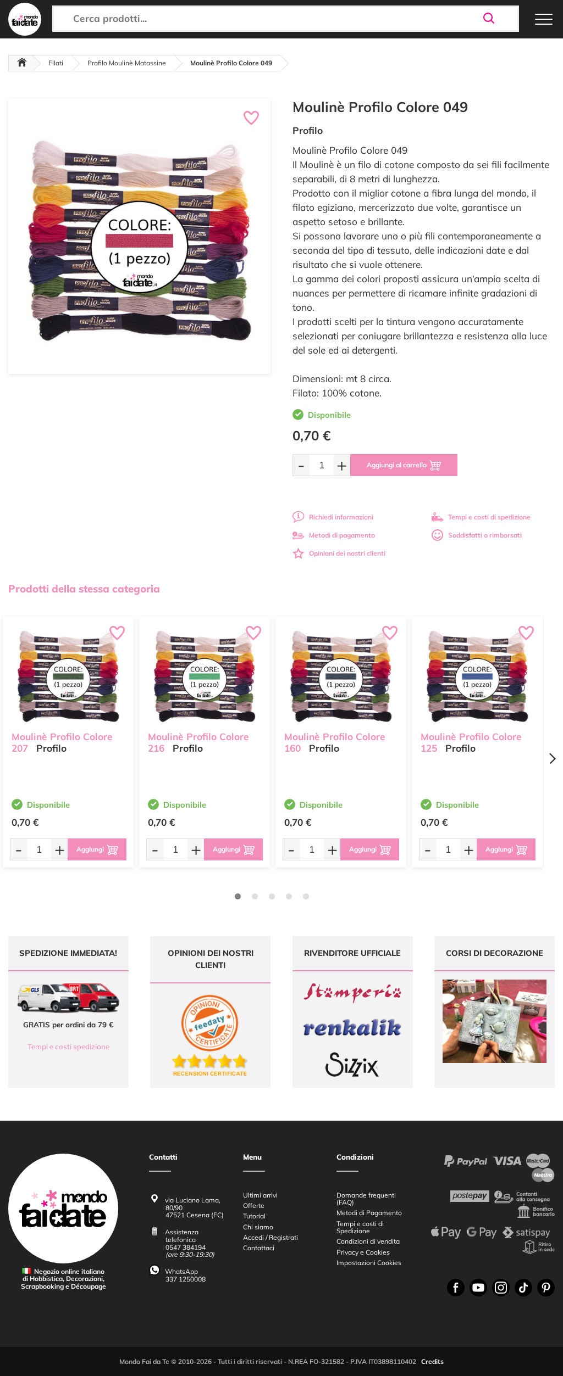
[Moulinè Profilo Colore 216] (204, 676)
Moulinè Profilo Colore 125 (471, 742)
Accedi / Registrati (270, 1237)
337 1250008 (185, 1279)
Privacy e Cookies (363, 1252)
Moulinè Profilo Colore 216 (198, 742)
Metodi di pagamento (342, 535)
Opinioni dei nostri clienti (347, 553)
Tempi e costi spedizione (68, 1046)
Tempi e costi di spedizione (489, 517)
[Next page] (552, 758)
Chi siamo (258, 1227)
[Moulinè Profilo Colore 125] (477, 676)
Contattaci (258, 1248)
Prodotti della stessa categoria (84, 588)
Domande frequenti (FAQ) (366, 1198)
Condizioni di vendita (368, 1241)
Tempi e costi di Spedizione (360, 1227)
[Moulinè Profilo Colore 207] (68, 676)
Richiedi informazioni (341, 517)
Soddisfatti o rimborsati (485, 535)
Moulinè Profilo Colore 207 (62, 742)
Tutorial (254, 1216)
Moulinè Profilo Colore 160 (334, 742)
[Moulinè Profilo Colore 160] (341, 676)
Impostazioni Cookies (368, 1262)
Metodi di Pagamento (369, 1213)
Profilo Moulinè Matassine (126, 63)
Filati (55, 63)
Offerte (253, 1205)
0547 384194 (185, 1247)
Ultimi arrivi (260, 1195)
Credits (432, 1361)
